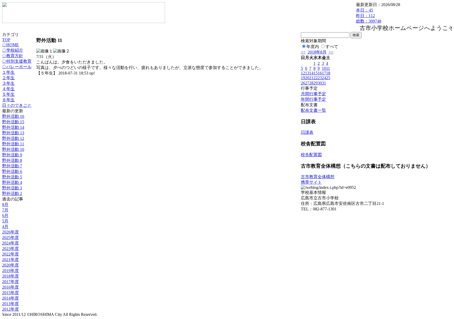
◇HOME (10, 44)
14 (311, 73)
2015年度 (10, 292)
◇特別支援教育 (17, 61)
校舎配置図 (311, 154)
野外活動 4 (12, 182)
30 (320, 83)
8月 (5, 204)
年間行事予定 (313, 99)
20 (307, 78)
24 (324, 78)
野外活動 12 (13, 138)
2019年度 (10, 270)
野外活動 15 (13, 122)
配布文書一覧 (313, 110)
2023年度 (10, 248)
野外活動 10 (13, 149)
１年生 (8, 72)
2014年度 (10, 298)
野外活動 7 (12, 166)
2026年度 (10, 232)
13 (307, 73)
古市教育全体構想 (317, 176)
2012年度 (10, 309)
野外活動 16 (13, 116)
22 (315, 78)
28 (311, 83)
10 (324, 68)
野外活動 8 (12, 160)
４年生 (8, 89)
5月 (5, 221)
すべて (332, 46)
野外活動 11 (13, 144)
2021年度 (10, 259)
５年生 (8, 94)
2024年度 (10, 243)
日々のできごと (17, 105)
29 (315, 83)
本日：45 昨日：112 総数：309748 (368, 15)
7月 (5, 210)
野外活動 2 (12, 193)
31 (324, 83)
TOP (6, 40)
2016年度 (10, 287)
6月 (5, 215)
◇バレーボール (17, 67)
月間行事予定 (313, 94)
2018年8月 (317, 52)
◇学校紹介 (12, 50)
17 (324, 73)
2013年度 (10, 303)
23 (320, 78)
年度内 (312, 46)
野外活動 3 (12, 188)
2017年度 (10, 281)
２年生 (8, 78)
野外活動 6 (12, 171)
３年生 (8, 83)
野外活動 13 (13, 133)
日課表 (307, 132)
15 (315, 73)
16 (320, 73)
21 (311, 78)
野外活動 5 (12, 177)
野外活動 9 (12, 155)
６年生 (8, 100)
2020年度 (10, 265)
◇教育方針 (12, 56)
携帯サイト (311, 182)
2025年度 (10, 237)
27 (307, 83)
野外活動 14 (13, 127)
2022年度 (10, 254)
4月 (5, 226)
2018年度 (10, 276)
